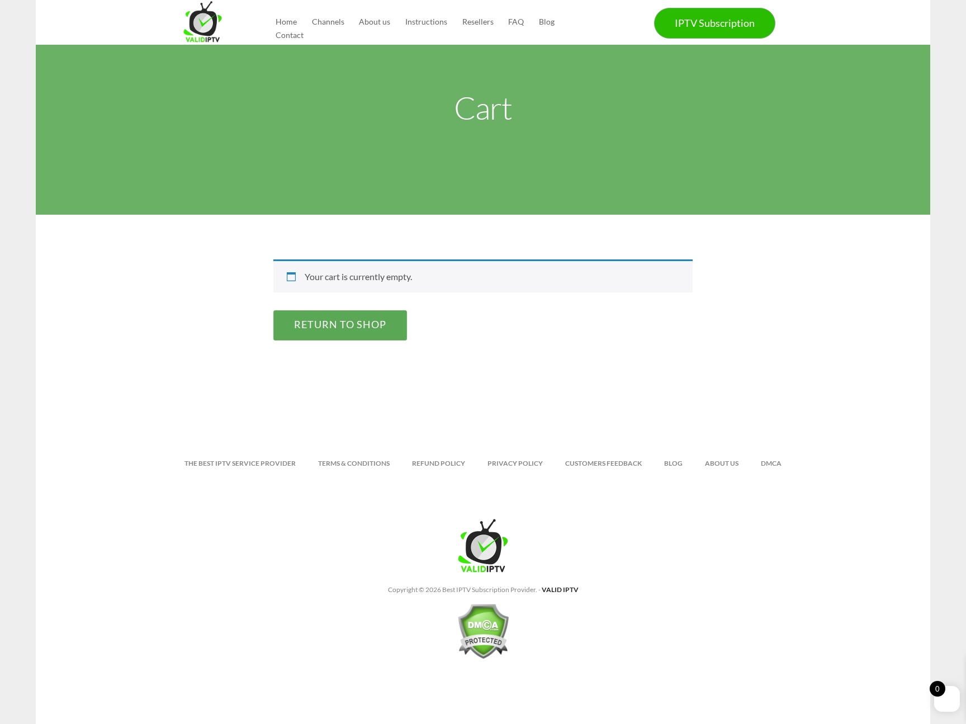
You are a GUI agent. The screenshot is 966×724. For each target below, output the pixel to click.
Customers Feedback (603, 463)
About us (374, 21)
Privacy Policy (515, 463)
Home (286, 21)
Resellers (478, 21)
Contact (290, 35)
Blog (547, 21)
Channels (328, 21)
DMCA (771, 463)
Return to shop (340, 324)
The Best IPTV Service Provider (240, 463)
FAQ (516, 21)
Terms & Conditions (354, 463)
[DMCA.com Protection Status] (483, 636)
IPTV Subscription (715, 23)
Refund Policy (438, 463)
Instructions (426, 21)
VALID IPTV (560, 589)
